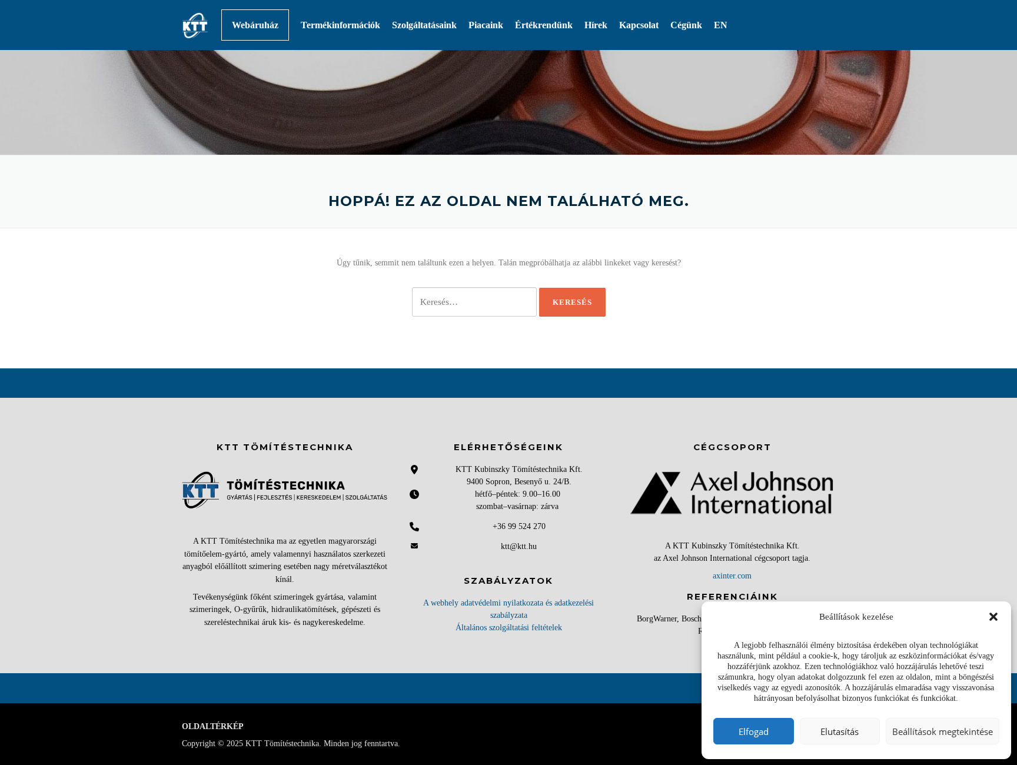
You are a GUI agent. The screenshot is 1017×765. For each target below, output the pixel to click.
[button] (993, 617)
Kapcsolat (639, 25)
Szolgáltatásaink (424, 25)
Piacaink (485, 25)
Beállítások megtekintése (942, 731)
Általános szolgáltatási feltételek (509, 627)
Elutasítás (839, 731)
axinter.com (732, 575)
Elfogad (754, 731)
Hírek (595, 25)
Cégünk (686, 25)
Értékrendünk (544, 25)
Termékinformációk (340, 25)
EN (720, 25)
